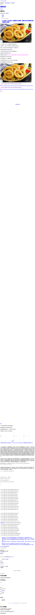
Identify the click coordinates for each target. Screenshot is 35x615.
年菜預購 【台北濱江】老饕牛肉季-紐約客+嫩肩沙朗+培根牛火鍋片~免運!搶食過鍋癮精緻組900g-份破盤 (17, 544)
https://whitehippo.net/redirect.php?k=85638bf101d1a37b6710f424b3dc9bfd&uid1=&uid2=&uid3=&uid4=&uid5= (17, 85)
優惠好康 (3, 6)
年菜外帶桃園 (17, 104)
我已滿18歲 (2, 613)
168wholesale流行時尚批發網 (4, 546)
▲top (1, 560)
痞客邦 (8, 556)
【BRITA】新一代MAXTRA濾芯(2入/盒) (17, 442)
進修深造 (7, 559)
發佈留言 (2, 567)
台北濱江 (8, 49)
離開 (4, 613)
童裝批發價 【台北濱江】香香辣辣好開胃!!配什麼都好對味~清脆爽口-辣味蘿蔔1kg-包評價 (15, 543)
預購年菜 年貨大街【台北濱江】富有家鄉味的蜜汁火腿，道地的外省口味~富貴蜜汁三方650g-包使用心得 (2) (18, 538)
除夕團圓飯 (2, 522)
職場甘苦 (7, 13)
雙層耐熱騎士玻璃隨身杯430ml (28, 442)
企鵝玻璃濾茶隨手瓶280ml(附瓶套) (5, 442)
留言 (9, 556)
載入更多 (2, 562)
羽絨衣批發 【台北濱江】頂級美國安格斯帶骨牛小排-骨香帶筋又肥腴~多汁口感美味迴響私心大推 (17, 537)
